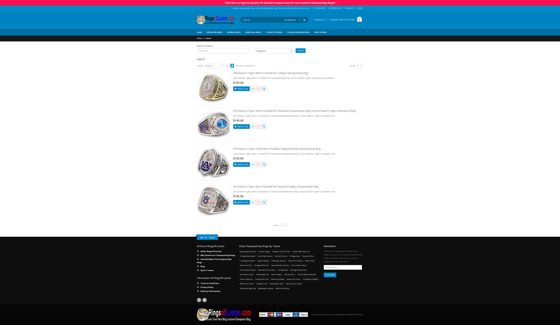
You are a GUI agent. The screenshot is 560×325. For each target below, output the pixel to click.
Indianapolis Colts (261, 279)
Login (359, 8)
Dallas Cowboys (263, 261)
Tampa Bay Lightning (248, 288)
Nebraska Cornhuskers (266, 270)
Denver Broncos (281, 256)
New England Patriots (248, 251)
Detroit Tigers (276, 274)
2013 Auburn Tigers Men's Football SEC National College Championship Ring (275, 186)
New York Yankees (295, 261)
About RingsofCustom (211, 251)
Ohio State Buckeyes (248, 270)
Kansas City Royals (277, 279)
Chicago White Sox (261, 265)
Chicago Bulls (283, 270)
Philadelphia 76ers (277, 284)
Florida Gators (289, 274)
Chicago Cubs (294, 256)
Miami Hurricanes (247, 284)
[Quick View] (264, 88)
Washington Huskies (265, 288)
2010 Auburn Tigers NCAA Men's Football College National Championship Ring (277, 148)
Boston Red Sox (246, 265)
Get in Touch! (207, 237)
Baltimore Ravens (282, 288)
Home (199, 38)
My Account (320, 8)
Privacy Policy (207, 287)
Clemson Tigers (264, 251)
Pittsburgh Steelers (278, 261)
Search (208, 38)
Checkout (349, 8)
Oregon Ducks (261, 284)
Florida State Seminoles (307, 274)
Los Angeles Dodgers (310, 279)
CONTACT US (319, 20)
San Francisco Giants (294, 284)
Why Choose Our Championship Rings (218, 255)
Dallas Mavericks (263, 274)
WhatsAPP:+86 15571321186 (342, 20)
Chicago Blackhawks (247, 256)
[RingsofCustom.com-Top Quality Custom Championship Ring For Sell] (224, 314)
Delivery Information (210, 291)
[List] (232, 66)
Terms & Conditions (210, 283)
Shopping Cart (335, 8)
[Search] (305, 20)
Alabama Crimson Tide (281, 251)
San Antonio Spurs (247, 274)
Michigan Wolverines (298, 270)
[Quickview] (253, 88)
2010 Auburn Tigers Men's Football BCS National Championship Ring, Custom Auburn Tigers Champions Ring (294, 111)
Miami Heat (309, 261)
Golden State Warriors (300, 251)
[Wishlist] (258, 88)
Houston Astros (308, 256)
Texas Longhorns (246, 279)
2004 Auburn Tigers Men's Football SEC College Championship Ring (270, 73)
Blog (203, 266)
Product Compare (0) (245, 65)
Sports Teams (207, 270)
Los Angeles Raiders (247, 261)
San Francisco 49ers (298, 265)
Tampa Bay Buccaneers (280, 265)
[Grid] (227, 66)
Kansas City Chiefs (293, 279)
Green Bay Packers (265, 256)
